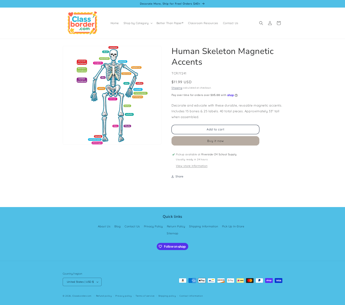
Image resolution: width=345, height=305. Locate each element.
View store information (191, 166)
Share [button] (179, 176)
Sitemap (172, 233)
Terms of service (145, 295)
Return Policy (176, 226)
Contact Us (132, 226)
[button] (137, 23)
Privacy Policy (153, 226)
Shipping (177, 87)
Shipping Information (203, 226)
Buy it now (215, 141)
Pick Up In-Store (233, 226)
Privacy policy (123, 295)
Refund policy (104, 295)
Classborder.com (82, 295)
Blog (117, 226)
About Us (104, 226)
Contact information (191, 295)
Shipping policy (167, 295)
